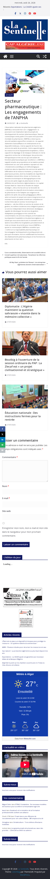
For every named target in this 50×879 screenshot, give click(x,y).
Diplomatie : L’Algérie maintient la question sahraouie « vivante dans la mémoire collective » (22, 312)
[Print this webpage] (2, 450)
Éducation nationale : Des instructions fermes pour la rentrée (23, 416)
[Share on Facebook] (2, 429)
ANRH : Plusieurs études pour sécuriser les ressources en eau (24, 647)
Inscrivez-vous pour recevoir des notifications (18, 790)
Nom (5, 486)
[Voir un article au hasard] (44, 56)
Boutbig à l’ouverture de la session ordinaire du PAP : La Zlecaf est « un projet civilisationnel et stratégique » (24, 365)
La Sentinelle (23, 123)
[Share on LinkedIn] (2, 439)
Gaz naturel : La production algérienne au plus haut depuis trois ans (28, 8)
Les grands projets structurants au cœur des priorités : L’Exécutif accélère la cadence (22, 829)
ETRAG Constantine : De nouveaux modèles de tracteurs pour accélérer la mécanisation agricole (24, 805)
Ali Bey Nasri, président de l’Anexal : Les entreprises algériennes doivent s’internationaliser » (27, 263)
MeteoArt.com (30, 739)
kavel (4, 810)
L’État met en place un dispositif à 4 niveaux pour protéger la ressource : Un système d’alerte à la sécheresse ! (23, 642)
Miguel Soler (6, 804)
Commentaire (10, 457)
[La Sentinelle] (5, 56)
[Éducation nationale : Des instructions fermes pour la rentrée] (25, 386)
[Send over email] (2, 445)
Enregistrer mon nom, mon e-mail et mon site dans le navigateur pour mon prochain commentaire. (25, 532)
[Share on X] (2, 434)
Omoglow (5, 822)
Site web (6, 511)
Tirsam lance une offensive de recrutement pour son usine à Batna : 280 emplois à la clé (22, 817)
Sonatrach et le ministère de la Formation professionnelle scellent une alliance (21, 811)
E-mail (6, 498)
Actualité (9, 95)
